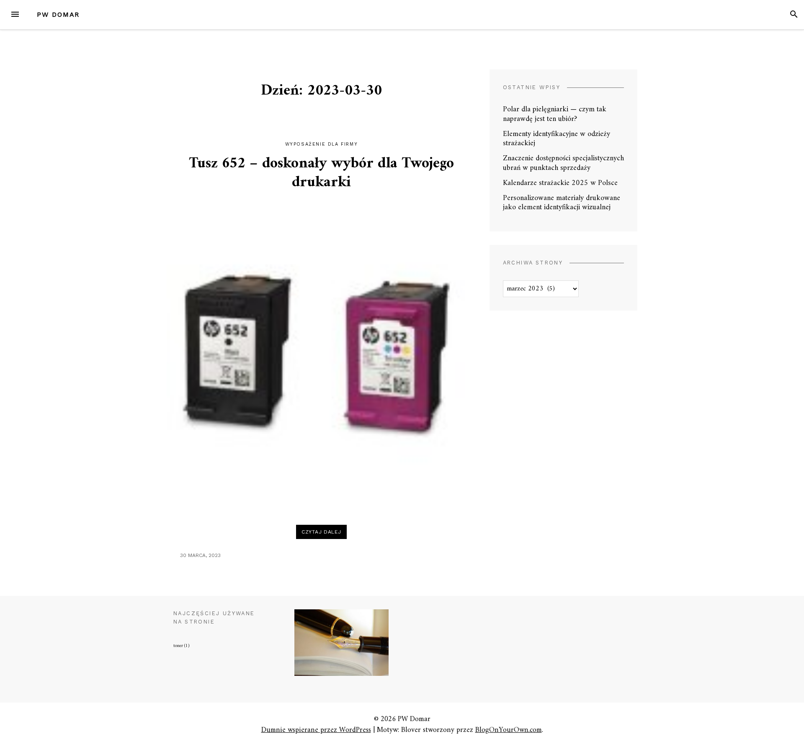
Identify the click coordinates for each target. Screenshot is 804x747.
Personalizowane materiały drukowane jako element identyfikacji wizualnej (561, 203)
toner (181, 646)
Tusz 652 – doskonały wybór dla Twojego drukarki (321, 173)
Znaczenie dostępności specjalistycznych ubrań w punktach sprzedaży (563, 163)
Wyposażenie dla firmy (321, 144)
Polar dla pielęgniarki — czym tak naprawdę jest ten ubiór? (554, 114)
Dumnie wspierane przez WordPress (316, 730)
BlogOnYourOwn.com (508, 730)
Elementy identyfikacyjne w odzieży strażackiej (556, 139)
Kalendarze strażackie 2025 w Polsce (560, 183)
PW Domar (58, 14)
